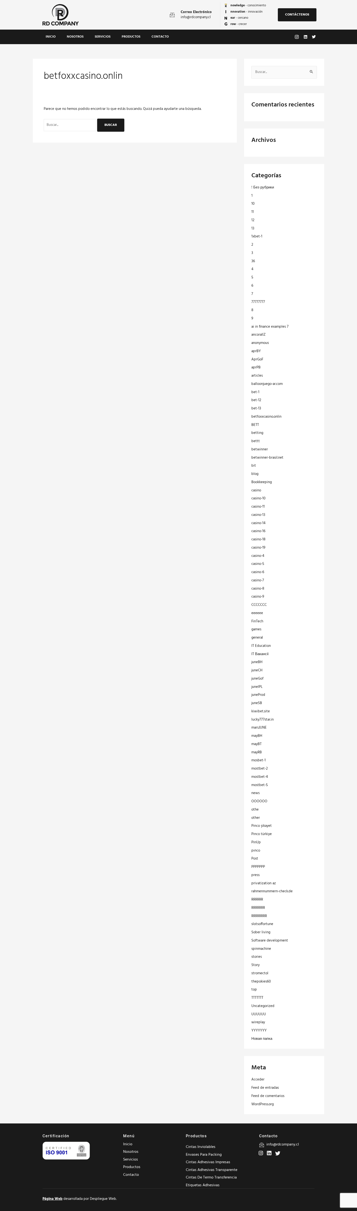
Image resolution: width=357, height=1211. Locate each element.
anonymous (260, 343)
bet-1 (255, 392)
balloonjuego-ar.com (267, 384)
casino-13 (258, 515)
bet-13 (256, 408)
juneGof (257, 679)
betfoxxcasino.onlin (266, 417)
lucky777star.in (262, 720)
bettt (255, 441)
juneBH (257, 662)
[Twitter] (268, 1151)
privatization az (263, 883)
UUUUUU (258, 1014)
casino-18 (258, 539)
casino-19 (258, 548)
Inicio (51, 37)
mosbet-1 (258, 760)
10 (253, 204)
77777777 (258, 302)
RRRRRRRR (259, 916)
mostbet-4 (259, 777)
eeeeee (257, 613)
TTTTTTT (257, 998)
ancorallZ (258, 335)
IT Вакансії (260, 654)
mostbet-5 (259, 785)
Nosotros (75, 37)
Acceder (257, 1079)
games (256, 629)
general (257, 638)
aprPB (256, 367)
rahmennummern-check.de (272, 891)
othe (255, 810)
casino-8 (257, 589)
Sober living (260, 932)
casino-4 (257, 556)
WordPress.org (262, 1104)
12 (252, 220)
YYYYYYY (259, 1030)
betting (257, 433)
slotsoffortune (262, 924)
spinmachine (261, 949)
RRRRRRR (258, 908)
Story (255, 965)
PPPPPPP (258, 867)
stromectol (259, 973)
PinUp (256, 842)
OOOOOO (259, 801)
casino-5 (257, 564)
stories (256, 957)
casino (256, 490)
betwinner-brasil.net (267, 458)
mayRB (256, 752)
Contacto (160, 37)
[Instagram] (260, 1151)
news (255, 793)
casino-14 (258, 523)
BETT (255, 425)
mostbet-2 (259, 769)
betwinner (259, 449)
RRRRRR (257, 899)
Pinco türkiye (261, 834)
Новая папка (261, 1039)
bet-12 (256, 400)
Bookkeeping (261, 482)
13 (252, 228)
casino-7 (257, 580)
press (255, 875)
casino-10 (258, 498)
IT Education (261, 646)
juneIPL (257, 687)
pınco (255, 850)
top (254, 989)
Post (254, 859)
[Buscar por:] (70, 125)
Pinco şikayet (261, 826)
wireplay (258, 1022)
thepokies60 (261, 981)
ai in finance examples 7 (270, 327)
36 (253, 261)
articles (257, 376)
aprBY (256, 351)
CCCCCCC (259, 605)
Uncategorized (262, 1006)
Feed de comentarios (267, 1096)
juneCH (257, 670)
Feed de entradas (265, 1088)
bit (253, 466)
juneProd (258, 695)
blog (254, 474)
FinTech (257, 621)
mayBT (256, 744)
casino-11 (258, 507)
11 (252, 212)
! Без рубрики (262, 187)
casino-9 (257, 597)
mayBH (256, 736)
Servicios (102, 37)
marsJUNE (259, 728)
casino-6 (257, 572)
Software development (269, 940)
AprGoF (257, 359)
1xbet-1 (256, 236)
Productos (131, 37)
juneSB (256, 703)
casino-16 (258, 531)
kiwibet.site (260, 711)
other (255, 818)
